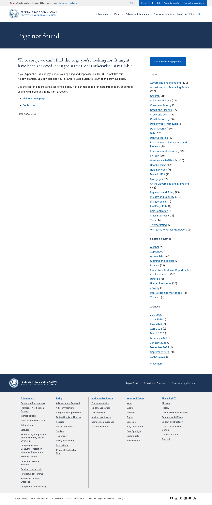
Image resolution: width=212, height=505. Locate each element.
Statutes (25, 430)
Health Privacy (158, 169)
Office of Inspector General (101, 498)
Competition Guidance (102, 422)
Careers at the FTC (171, 434)
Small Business (158, 215)
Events (130, 408)
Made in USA (157, 174)
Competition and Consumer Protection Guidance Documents (32, 449)
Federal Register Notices (68, 417)
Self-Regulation (159, 211)
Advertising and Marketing (165, 82)
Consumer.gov (98, 413)
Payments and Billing (162, 192)
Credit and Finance (161, 110)
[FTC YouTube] (189, 498)
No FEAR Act (80, 498)
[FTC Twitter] (180, 498)
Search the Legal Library (194, 3)
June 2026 (156, 319)
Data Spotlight (134, 431)
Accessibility (57, 498)
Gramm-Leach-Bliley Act (164, 160)
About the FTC (169, 398)
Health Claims (158, 165)
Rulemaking (27, 425)
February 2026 (158, 338)
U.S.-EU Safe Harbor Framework (168, 229)
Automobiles (157, 256)
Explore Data (133, 436)
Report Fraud (147, 3)
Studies (60, 431)
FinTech (154, 155)
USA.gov (121, 498)
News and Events (135, 398)
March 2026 (157, 333)
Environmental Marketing (164, 151)
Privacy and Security (162, 196)
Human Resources (160, 283)
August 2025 (157, 356)
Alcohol (154, 247)
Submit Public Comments (168, 3)
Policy (59, 398)
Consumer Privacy (160, 105)
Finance (154, 265)
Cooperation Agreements (68, 413)
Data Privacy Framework (164, 123)
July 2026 (156, 314)
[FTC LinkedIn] (185, 498)
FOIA (68, 498)
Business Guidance (101, 417)
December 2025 (159, 347)
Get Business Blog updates (167, 61)
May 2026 (156, 324)
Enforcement (27, 398)
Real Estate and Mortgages (166, 292)
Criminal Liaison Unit (31, 469)
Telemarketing (158, 225)
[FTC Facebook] (171, 498)
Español (133, 3)
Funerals (155, 278)
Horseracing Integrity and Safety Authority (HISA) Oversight (33, 437)
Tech (153, 220)
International (62, 445)
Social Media (133, 440)
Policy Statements (65, 440)
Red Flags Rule (158, 206)
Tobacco (155, 297)
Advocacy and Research (68, 403)
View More (156, 363)
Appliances (156, 251)
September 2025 (160, 352)
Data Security (158, 128)
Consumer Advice (100, 403)
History (165, 408)
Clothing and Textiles (162, 260)
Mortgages (156, 179)
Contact (166, 439)
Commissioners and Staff (175, 413)
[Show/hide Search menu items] (199, 14)
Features (131, 413)
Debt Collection (159, 137)
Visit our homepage (33, 98)
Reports (60, 422)
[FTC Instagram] (176, 498)
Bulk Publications (100, 426)
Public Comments (65, 426)
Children (155, 95)
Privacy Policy (21, 498)
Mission (166, 403)
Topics (130, 417)
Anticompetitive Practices (34, 420)
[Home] (34, 17)
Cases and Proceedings (33, 403)
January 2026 (158, 342)
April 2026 (156, 328)
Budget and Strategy (172, 422)
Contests (131, 422)
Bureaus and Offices (172, 417)
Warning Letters (29, 457)
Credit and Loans (160, 114)
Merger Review (28, 416)
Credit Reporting (159, 119)
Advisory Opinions (65, 408)
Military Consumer (100, 408)
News (129, 403)
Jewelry (154, 288)
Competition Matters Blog (34, 486)
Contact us (28, 105)
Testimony (61, 436)
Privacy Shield (158, 201)
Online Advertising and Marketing (169, 183)
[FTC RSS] (194, 498)
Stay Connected (135, 426)
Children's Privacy (160, 100)
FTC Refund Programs (32, 474)
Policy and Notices (39, 498)
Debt (153, 133)
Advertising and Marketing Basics (169, 87)
